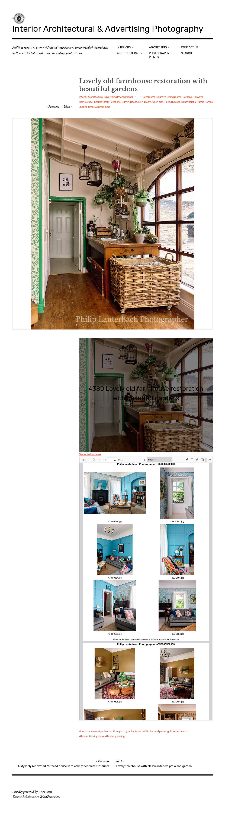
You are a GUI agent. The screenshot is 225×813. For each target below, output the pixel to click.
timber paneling (116, 736)
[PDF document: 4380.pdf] (146, 589)
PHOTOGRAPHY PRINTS (159, 55)
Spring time (86, 106)
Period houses (172, 102)
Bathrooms (149, 97)
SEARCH (186, 53)
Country (161, 97)
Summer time (102, 106)
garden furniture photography (117, 731)
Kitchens (116, 102)
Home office (86, 102)
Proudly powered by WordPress (32, 792)
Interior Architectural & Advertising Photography (107, 29)
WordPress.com (49, 796)
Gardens (187, 97)
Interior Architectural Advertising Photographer (106, 97)
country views (89, 731)
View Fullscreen (90, 454)
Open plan (157, 102)
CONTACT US (189, 47)
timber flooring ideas (92, 736)
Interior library (102, 102)
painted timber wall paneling (153, 731)
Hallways (198, 97)
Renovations (188, 102)
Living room (144, 102)
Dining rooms (174, 97)
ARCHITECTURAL (128, 53)
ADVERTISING (158, 47)
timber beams (180, 731)
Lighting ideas (129, 102)
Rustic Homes (205, 102)
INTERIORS (124, 47)
